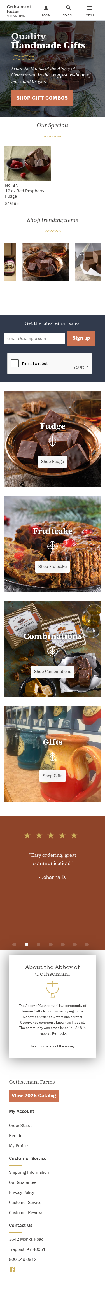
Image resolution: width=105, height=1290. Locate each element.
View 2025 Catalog (34, 1095)
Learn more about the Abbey (52, 1046)
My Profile (18, 1145)
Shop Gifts (52, 775)
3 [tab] (39, 945)
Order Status (20, 1125)
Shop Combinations (52, 671)
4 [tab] (51, 945)
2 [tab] (27, 945)
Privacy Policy (21, 1192)
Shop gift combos (42, 97)
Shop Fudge (52, 461)
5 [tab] (63, 945)
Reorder (16, 1135)
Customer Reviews (26, 1212)
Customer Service (25, 1202)
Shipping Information (29, 1172)
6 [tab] (75, 945)
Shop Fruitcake (52, 566)
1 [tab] (14, 945)
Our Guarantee (22, 1182)
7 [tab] (87, 945)
